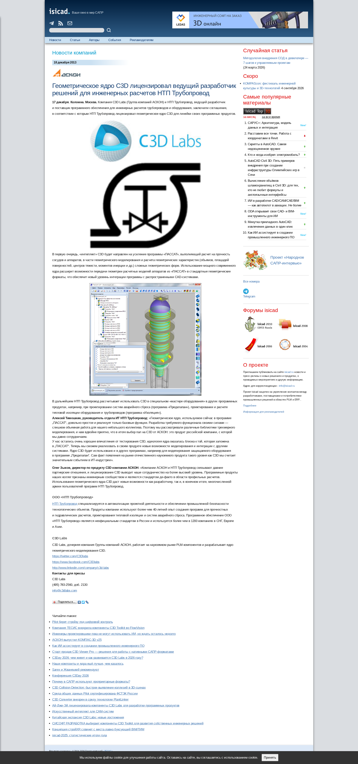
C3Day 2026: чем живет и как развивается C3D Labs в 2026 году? (97, 657)
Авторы (94, 40)
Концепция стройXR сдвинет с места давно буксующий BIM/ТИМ (98, 729)
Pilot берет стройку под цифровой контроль (82, 622)
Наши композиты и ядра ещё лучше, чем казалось (87, 663)
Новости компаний (74, 53)
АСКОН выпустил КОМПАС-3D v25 (77, 640)
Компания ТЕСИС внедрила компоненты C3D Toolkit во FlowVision (98, 628)
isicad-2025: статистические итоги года (79, 735)
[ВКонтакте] (79, 601)
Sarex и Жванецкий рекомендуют (75, 669)
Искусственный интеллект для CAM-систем (83, 711)
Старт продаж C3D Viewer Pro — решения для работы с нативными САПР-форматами (113, 652)
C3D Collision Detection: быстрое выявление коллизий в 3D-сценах (99, 687)
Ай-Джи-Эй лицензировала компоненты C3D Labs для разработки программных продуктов (115, 705)
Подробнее (249, 405)
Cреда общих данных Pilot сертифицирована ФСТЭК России (95, 693)
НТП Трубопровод (64, 504)
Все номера (251, 281)
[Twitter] (83, 601)
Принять (270, 757)
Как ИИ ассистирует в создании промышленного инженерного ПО (98, 646)
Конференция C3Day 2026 (70, 675)
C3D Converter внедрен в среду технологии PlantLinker (90, 699)
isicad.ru (289, 371)
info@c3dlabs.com (64, 590)
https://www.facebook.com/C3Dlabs (76, 562)
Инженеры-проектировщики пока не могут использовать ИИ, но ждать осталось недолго (114, 634)
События (114, 40)
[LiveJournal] (87, 601)
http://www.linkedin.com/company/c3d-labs (80, 568)
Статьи (75, 40)
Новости (55, 40)
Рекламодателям (141, 40)
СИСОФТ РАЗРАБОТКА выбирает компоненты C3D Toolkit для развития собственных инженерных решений (127, 723)
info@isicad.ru (287, 385)
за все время (271, 117)
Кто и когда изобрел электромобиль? (274, 155)
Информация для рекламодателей (263, 411)
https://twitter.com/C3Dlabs (70, 556)
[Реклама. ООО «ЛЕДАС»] (240, 20)
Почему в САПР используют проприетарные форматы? (91, 681)
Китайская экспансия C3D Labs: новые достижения (88, 717)
